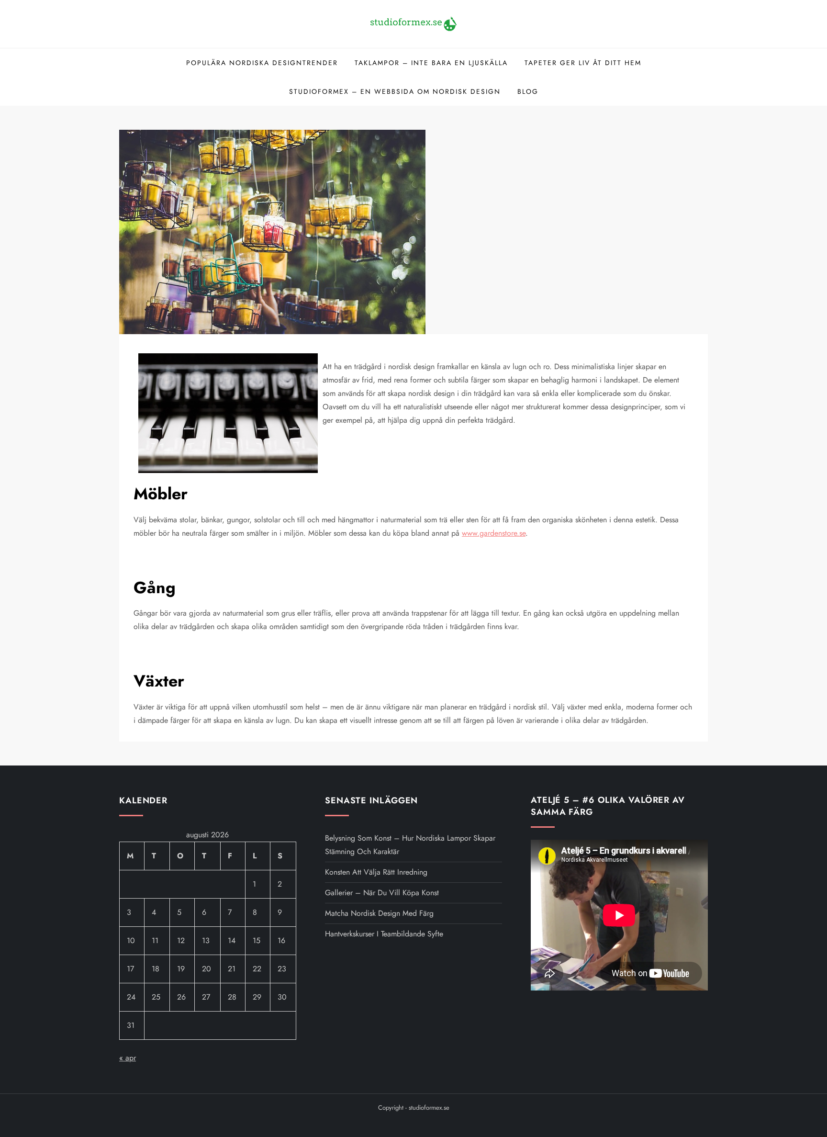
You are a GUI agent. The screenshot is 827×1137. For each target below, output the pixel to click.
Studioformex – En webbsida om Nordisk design (395, 91)
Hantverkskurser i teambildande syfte (384, 933)
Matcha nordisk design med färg (379, 913)
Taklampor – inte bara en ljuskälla (431, 63)
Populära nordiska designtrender (262, 63)
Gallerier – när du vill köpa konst (382, 892)
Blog (527, 91)
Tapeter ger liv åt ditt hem (583, 63)
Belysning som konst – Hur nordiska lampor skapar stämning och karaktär (410, 845)
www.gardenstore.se (493, 533)
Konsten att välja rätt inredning (376, 872)
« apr (127, 1057)
